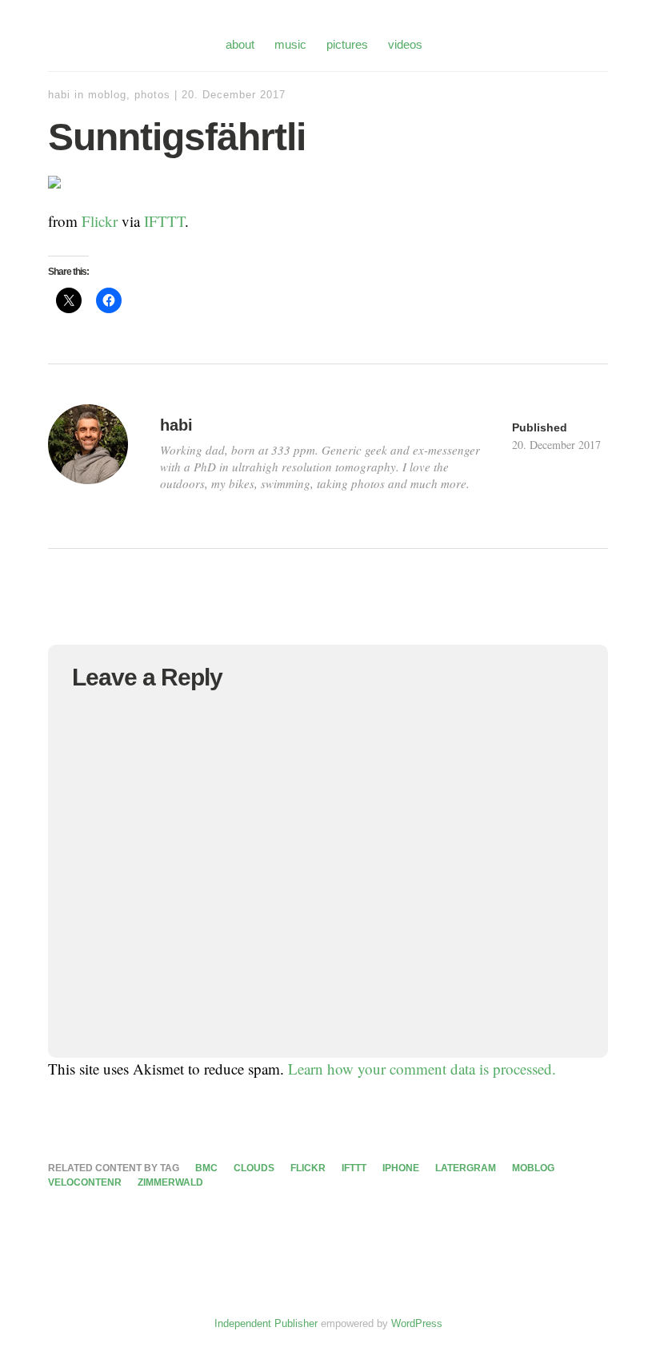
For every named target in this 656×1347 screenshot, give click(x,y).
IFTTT (164, 221)
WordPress (416, 1323)
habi (59, 95)
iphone (400, 1168)
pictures (347, 44)
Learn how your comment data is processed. (422, 1069)
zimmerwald (170, 1182)
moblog (107, 95)
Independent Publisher (266, 1323)
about (240, 44)
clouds (254, 1168)
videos (405, 44)
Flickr (100, 221)
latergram (465, 1168)
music (290, 44)
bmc (206, 1168)
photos (152, 95)
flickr (308, 1168)
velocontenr (85, 1182)
